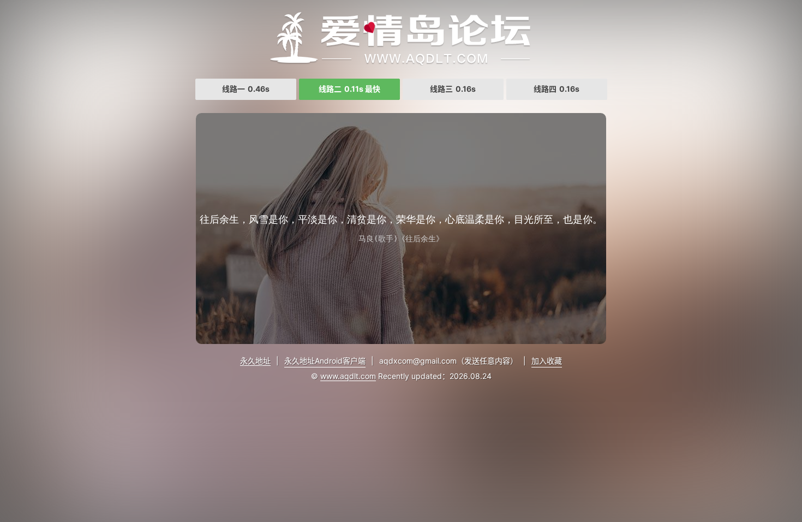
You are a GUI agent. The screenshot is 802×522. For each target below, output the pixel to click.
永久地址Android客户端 (325, 360)
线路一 (246, 88)
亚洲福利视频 (401, 38)
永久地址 (255, 360)
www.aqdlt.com (348, 376)
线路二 (349, 88)
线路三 (453, 88)
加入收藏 (546, 360)
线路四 (556, 88)
